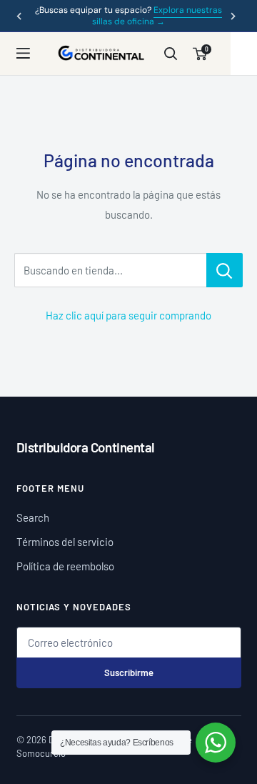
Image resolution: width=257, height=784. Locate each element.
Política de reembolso (65, 566)
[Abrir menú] (31, 53)
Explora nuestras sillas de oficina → (157, 15)
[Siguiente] (232, 15)
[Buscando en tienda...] (224, 270)
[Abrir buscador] (170, 54)
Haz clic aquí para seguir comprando (128, 315)
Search (32, 517)
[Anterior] (18, 15)
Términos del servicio (65, 541)
